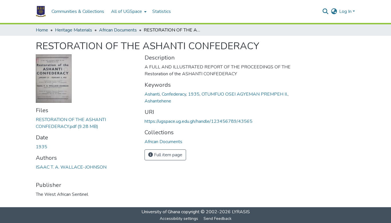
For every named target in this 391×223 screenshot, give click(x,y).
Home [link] (42, 30)
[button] (41, 11)
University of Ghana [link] (160, 212)
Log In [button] (346, 11)
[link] (87, 123)
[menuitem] (128, 11)
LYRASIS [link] (241, 212)
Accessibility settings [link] (179, 218)
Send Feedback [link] (218, 218)
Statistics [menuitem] (161, 11)
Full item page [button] (167, 155)
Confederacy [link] (174, 94)
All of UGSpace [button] (126, 11)
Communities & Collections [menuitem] (78, 11)
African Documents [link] (118, 30)
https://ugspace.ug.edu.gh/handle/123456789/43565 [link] (198, 121)
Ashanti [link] (152, 94)
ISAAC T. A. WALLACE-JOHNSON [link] (71, 167)
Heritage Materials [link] (73, 30)
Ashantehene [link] (158, 101)
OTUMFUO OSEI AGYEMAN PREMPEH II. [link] (245, 94)
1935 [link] (41, 147)
